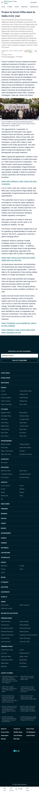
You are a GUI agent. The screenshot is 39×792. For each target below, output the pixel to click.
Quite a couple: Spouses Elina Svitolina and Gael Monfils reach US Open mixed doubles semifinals (27, 709)
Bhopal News (23, 412)
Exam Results (5, 477)
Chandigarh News (6, 416)
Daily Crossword (24, 605)
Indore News (4, 422)
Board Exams (23, 470)
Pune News (23, 432)
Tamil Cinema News (25, 447)
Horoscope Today (25, 641)
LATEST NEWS (5, 373)
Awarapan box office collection (29, 635)
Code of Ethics (30, 735)
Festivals (22, 489)
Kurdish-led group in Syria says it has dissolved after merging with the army (28, 718)
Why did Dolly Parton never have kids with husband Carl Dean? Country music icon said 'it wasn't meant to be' (10, 699)
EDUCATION (5, 467)
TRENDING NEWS (6, 618)
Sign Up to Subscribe (19, 360)
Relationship (4, 495)
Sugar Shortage (24, 621)
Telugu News (4, 663)
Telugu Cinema (24, 656)
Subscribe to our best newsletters (19, 351)
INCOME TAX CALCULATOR (9, 613)
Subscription (4, 735)
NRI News (4, 666)
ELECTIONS (4, 587)
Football (22, 566)
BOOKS (3, 577)
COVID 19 (4, 597)
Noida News (23, 429)
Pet (2, 499)
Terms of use (30, 729)
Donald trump (5, 625)
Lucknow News (24, 426)
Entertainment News (7, 660)
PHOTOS (3, 518)
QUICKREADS (5, 592)
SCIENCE (3, 538)
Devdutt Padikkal (6, 397)
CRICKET (3, 387)
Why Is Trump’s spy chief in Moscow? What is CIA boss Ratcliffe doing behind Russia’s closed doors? (9, 709)
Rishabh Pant (23, 401)
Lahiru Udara (23, 404)
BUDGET (3, 528)
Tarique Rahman (24, 625)
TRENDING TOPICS (7, 646)
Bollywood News (6, 444)
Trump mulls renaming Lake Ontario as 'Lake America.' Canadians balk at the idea (28, 689)
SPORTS (3, 562)
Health (3, 492)
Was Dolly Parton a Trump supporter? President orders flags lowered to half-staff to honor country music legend (10, 679)
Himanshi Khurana (25, 628)
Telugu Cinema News (7, 451)
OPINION (4, 543)
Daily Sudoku (5, 605)
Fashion (3, 489)
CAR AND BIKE (5, 552)
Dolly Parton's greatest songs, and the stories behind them (27, 678)
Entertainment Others (26, 454)
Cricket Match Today (26, 391)
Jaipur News (23, 422)
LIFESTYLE (4, 482)
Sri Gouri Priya (5, 638)
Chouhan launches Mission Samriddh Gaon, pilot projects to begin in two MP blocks (9, 719)
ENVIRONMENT (6, 533)
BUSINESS (4, 513)
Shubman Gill (23, 394)
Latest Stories (7, 673)
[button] (2, 2)
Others (3, 572)
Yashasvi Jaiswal (5, 401)
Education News (24, 477)
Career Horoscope (25, 638)
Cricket (17, 6)
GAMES (3, 601)
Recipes (22, 492)
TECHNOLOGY (5, 557)
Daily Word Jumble (6, 608)
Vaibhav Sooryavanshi (7, 635)
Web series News (6, 454)
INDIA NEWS (5, 383)
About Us (3, 729)
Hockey (3, 569)
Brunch (22, 485)
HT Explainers (24, 666)
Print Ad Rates (18, 735)
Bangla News (23, 660)
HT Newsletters (30, 732)
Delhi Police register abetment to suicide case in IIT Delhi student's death (9, 689)
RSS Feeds (17, 739)
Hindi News (23, 663)
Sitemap (3, 739)
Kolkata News (5, 426)
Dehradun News (24, 416)
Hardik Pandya (24, 397)
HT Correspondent (9, 56)
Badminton (4, 566)
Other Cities (23, 436)
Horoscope (4, 462)
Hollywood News (25, 444)
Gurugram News (24, 419)
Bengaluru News (6, 412)
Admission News (6, 470)
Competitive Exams (6, 474)
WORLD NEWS (5, 378)
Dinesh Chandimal (6, 404)
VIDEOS (3, 523)
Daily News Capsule (7, 355)
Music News (4, 447)
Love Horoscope (5, 641)
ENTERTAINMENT (6, 441)
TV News (22, 451)
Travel (21, 495)
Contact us (17, 729)
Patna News (4, 432)
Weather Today (18, 732)
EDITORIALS (5, 548)
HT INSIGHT (4, 582)
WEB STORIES (5, 504)
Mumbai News (5, 429)
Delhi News (4, 419)
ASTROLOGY (5, 459)
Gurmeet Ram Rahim (7, 628)
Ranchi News (5, 436)
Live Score (4, 394)
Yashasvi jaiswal (24, 631)
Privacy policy (5, 732)
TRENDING (4, 509)
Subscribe (34, 2)
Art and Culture (5, 485)
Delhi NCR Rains (6, 621)
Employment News (25, 474)
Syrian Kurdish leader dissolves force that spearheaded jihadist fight (28, 697)
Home (3, 6)
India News (24, 6)
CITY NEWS (4, 409)
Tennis (21, 569)
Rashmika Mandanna (7, 631)
